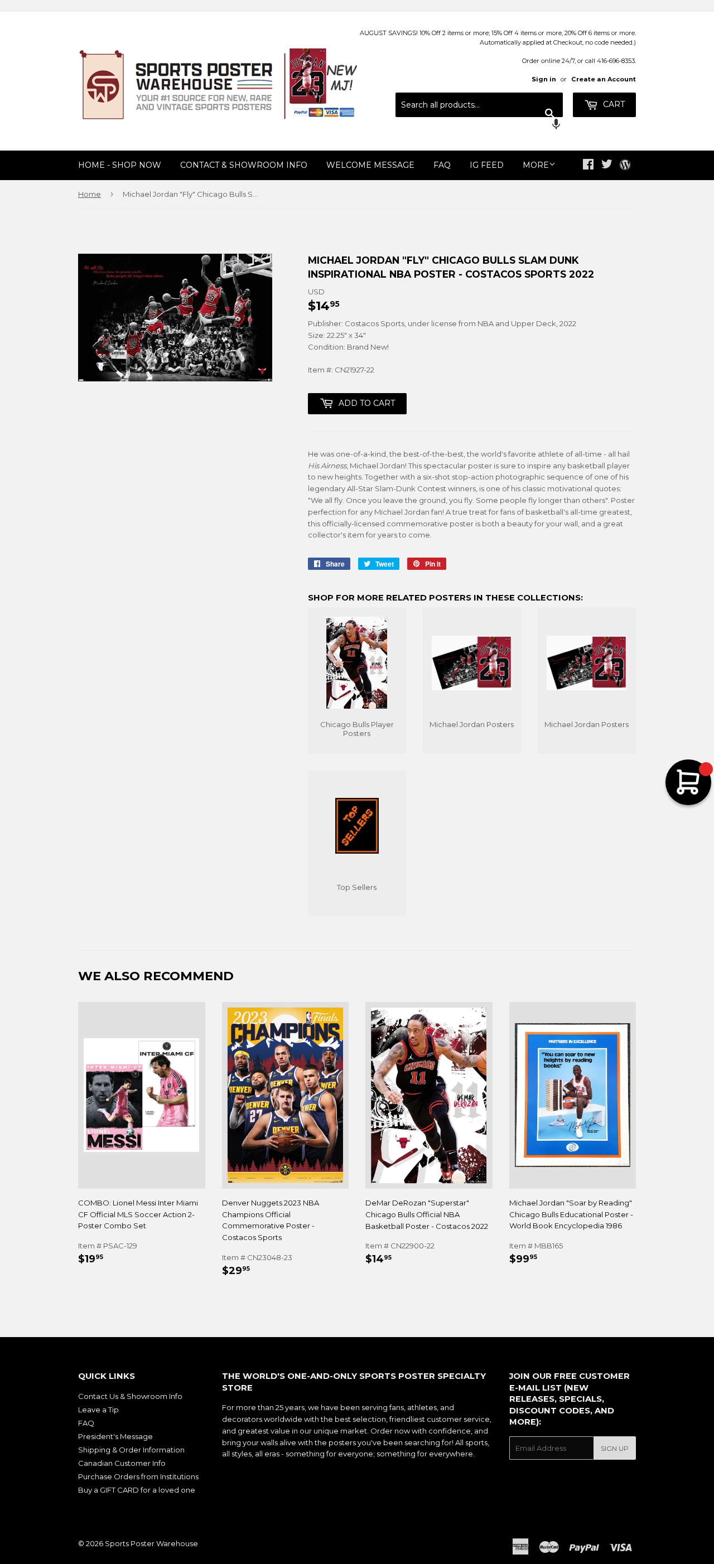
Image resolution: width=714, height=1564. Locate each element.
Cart (613, 104)
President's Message (115, 1436)
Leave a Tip (98, 1409)
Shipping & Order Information (131, 1449)
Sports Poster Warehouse (151, 1543)
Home (89, 194)
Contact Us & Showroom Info (130, 1396)
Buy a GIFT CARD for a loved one (136, 1489)
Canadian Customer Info (122, 1463)
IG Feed (487, 165)
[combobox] (479, 105)
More (536, 165)
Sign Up (615, 1448)
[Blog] (625, 165)
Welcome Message (370, 165)
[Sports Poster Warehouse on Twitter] (606, 165)
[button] (479, 125)
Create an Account (603, 79)
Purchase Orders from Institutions (138, 1476)
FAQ (442, 165)
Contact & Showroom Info (243, 165)
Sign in (544, 79)
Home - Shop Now (119, 165)
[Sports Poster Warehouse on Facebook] (588, 165)
